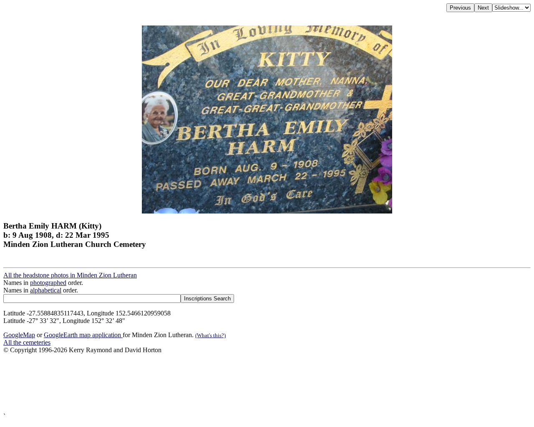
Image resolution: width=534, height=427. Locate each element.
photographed (48, 282)
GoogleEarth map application (83, 334)
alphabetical (45, 290)
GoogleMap (19, 334)
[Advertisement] (253, 383)
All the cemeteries (26, 342)
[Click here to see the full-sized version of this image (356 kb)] (267, 211)
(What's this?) (210, 335)
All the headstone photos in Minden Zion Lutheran (70, 275)
